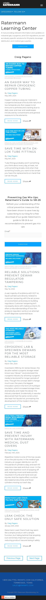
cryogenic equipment (23, 144)
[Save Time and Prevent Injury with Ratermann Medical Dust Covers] (23, 421)
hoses (18, 78)
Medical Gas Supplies (14, 143)
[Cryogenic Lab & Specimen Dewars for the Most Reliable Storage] (23, 333)
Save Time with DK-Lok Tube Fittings (21, 150)
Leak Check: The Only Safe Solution (22, 517)
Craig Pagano (12, 93)
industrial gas (31, 510)
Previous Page (13, 558)
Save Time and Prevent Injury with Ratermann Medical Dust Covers (19, 439)
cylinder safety (24, 268)
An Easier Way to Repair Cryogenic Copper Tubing (20, 85)
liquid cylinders (12, 511)
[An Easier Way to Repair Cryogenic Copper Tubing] (23, 68)
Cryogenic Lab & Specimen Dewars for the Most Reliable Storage (20, 351)
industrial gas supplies (15, 266)
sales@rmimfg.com (23, 585)
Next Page (34, 558)
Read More (13, 121)
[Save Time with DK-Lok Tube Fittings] (23, 135)
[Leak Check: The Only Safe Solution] (23, 502)
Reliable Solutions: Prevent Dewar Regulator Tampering (22, 277)
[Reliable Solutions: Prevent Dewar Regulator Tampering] (23, 258)
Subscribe (23, 46)
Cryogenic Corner (13, 76)
